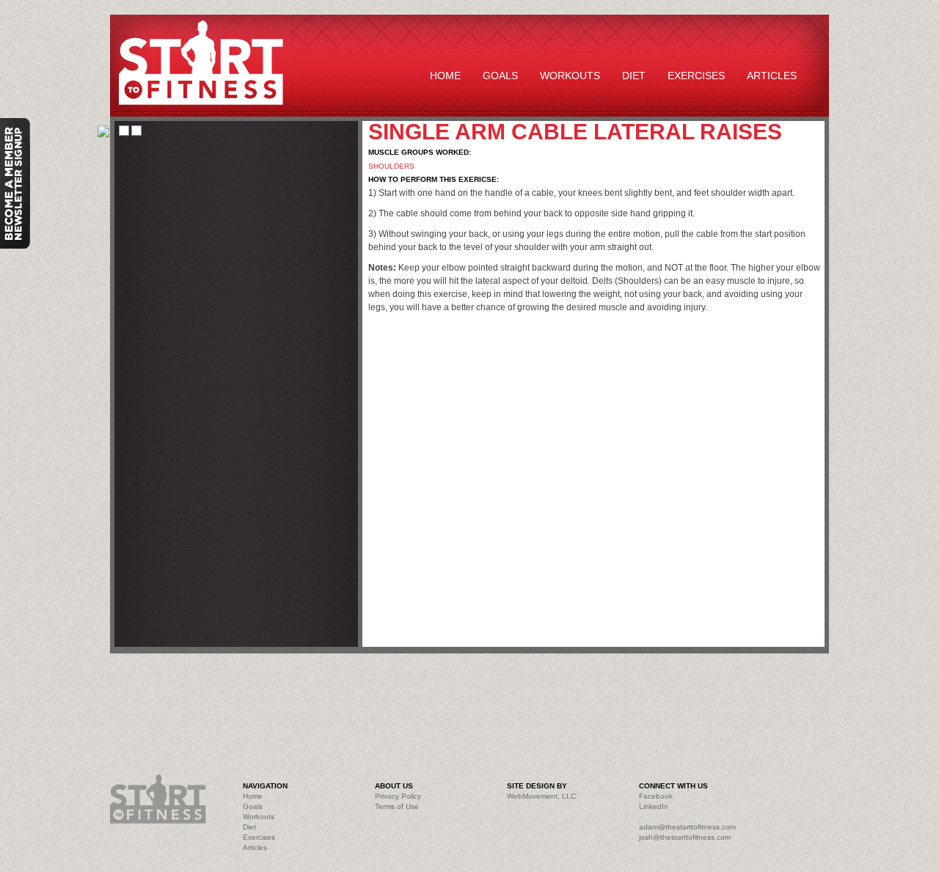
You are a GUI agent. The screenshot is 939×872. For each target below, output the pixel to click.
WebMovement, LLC (541, 796)
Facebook (656, 796)
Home (445, 75)
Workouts (570, 75)
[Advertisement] (440, 697)
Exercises (696, 75)
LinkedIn (653, 806)
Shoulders (391, 166)
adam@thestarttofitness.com (687, 827)
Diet (634, 75)
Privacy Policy (398, 796)
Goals (500, 75)
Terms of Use (397, 806)
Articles (772, 75)
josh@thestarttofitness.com (685, 837)
